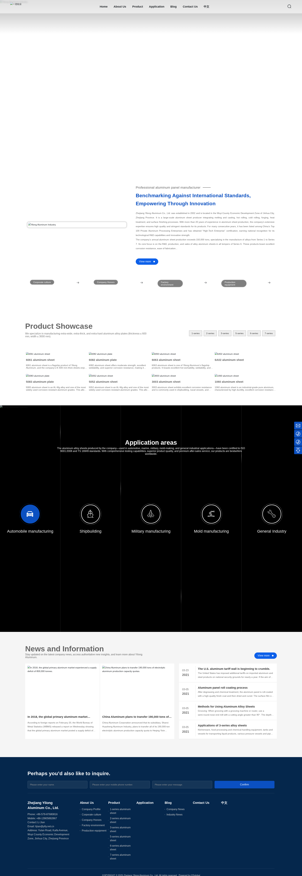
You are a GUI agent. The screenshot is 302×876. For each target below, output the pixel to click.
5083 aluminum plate (40, 381)
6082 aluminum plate (103, 359)
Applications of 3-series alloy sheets (222, 725)
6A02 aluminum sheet (229, 359)
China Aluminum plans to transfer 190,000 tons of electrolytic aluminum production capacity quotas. (136, 717)
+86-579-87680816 (47, 814)
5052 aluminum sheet (103, 381)
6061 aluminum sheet (40, 359)
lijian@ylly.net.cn (44, 826)
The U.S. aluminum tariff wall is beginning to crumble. (234, 668)
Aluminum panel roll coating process (223, 687)
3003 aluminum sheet (166, 381)
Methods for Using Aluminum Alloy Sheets (226, 706)
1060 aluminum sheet (229, 381)
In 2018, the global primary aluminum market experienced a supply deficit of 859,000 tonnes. (59, 717)
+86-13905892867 (46, 818)
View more (145, 261)
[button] (27, 162)
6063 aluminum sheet (166, 359)
